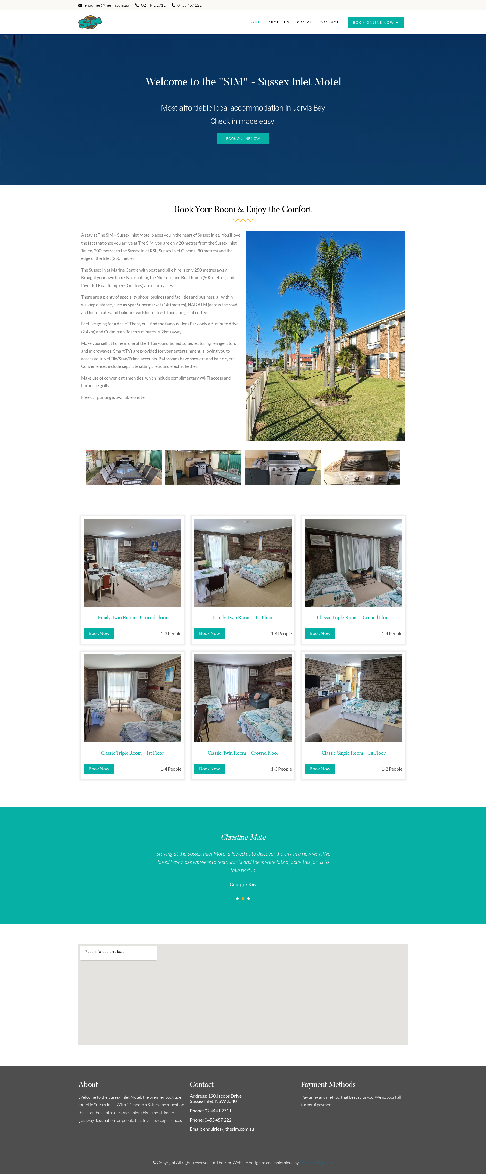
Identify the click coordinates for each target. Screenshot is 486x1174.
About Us (278, 22)
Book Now (99, 633)
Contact (329, 22)
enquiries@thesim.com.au (228, 1129)
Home (254, 22)
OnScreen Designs (316, 1162)
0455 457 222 (218, 1120)
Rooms (304, 22)
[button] (237, 898)
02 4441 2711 (218, 1110)
